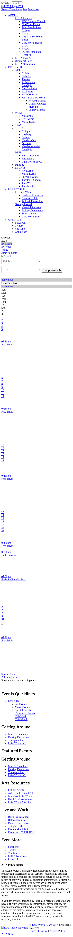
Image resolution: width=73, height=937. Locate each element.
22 (2, 518)
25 (2, 527)
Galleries (26, 76)
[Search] (6, 255)
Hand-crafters (29, 140)
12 (2, 396)
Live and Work (23, 192)
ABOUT (13, 15)
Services (26, 143)
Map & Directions (31, 207)
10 (2, 390)
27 (2, 606)
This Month (28, 186)
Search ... (6, 3)
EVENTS (20, 167)
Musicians (27, 115)
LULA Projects (23, 57)
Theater (26, 79)
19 (2, 463)
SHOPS (19, 128)
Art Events (27, 170)
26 (2, 530)
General (26, 137)
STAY (18, 125)
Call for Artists (29, 88)
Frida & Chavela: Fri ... (13, 579)
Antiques (26, 131)
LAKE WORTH (17, 189)
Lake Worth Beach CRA (45, 924)
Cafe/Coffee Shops (32, 161)
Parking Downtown (32, 210)
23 (2, 521)
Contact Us (21, 231)
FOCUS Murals (37, 100)
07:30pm (6, 341)
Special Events (30, 176)
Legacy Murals (37, 109)
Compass (27, 33)
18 (2, 460)
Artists (25, 73)
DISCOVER (15, 67)
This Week (27, 183)
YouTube (20, 228)
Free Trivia (7, 344)
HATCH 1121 (29, 94)
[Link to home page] (12, 6)
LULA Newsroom (25, 64)
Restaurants (28, 158)
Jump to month (9, 252)
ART (17, 70)
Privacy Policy (57, 931)
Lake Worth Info (31, 216)
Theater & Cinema (32, 179)
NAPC (25, 48)
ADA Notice (8, 934)
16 (2, 454)
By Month (6, 243)
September (7, 279)
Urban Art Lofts (23, 60)
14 (2, 448)
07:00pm (6, 576)
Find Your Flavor (31, 24)
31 (2, 619)
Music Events (29, 122)
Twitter (19, 225)
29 (2, 613)
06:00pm (6, 552)
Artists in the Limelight (28, 84)
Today (4, 249)
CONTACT (14, 219)
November (7, 286)
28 (2, 610)
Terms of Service (38, 931)
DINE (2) (20, 164)
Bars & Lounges (30, 155)
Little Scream (8, 555)
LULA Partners (23, 18)
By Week (6, 246)
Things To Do (15, 826)
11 (2, 393)
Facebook (20, 222)
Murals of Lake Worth (33, 97)
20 (2, 512)
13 (2, 445)
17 (2, 457)
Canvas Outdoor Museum (37, 105)
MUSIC (19, 112)
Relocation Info (30, 198)
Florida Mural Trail (18, 829)
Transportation (29, 213)
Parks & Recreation (32, 201)
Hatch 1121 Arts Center (20, 799)
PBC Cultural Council (33, 21)
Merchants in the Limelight (31, 148)
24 (2, 524)
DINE (18, 152)
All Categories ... (10, 677)
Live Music (28, 118)
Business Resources (32, 195)
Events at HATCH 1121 (21, 832)
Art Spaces (27, 91)
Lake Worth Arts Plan (19, 802)
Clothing (26, 134)
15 (2, 451)
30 (2, 616)
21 (2, 515)
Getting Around (23, 204)
